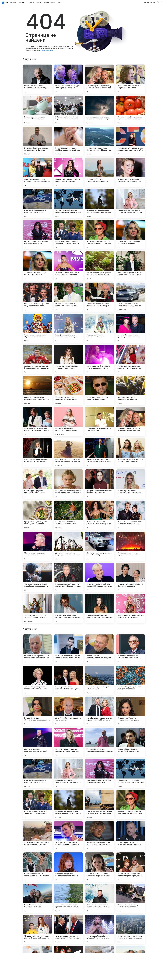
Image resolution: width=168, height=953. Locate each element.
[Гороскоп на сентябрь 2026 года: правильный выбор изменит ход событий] (68, 452)
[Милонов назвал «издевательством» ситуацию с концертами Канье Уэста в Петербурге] (99, 711)
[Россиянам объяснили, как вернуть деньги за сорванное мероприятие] (130, 546)
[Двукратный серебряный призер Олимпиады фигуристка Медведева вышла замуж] (99, 484)
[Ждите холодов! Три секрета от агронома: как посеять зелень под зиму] (99, 266)
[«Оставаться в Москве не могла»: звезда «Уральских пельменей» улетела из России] (130, 141)
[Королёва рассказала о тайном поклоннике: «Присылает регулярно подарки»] (68, 172)
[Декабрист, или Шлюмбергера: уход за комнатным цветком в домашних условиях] (68, 639)
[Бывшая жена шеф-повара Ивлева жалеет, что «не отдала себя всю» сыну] (37, 79)
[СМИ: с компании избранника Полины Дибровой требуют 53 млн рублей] (130, 929)
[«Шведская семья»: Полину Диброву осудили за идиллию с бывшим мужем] (37, 172)
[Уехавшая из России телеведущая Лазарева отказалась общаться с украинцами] (99, 328)
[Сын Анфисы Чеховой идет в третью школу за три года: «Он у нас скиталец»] (130, 203)
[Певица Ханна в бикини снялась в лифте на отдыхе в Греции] (130, 608)
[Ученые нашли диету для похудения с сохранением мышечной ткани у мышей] (68, 390)
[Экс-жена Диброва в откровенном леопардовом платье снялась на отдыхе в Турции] (99, 172)
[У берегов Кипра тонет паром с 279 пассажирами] (99, 742)
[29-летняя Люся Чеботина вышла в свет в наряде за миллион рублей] (68, 266)
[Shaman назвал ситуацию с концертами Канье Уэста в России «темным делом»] (37, 546)
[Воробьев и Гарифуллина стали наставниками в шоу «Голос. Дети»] (130, 515)
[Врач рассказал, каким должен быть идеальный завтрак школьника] (37, 515)
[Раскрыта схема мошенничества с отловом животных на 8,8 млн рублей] (99, 867)
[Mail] (3, 2)
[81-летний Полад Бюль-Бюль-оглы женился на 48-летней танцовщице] (130, 711)
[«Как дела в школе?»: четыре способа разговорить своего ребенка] (37, 577)
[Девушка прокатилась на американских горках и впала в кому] (68, 546)
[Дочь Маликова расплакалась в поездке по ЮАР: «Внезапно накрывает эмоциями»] (37, 898)
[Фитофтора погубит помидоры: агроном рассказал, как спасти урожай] (130, 110)
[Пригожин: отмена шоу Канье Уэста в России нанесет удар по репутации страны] (99, 452)
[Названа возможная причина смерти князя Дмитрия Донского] (99, 203)
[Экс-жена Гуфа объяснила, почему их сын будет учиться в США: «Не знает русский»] (68, 608)
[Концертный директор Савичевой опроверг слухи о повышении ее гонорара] (68, 929)
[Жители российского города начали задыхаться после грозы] (99, 110)
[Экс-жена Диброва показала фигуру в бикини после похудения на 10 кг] (68, 359)
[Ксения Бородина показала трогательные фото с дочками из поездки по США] (99, 608)
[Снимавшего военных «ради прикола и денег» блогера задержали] (37, 203)
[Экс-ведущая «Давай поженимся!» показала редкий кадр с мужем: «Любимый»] (68, 742)
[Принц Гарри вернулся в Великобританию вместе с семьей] (37, 484)
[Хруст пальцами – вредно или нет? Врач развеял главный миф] (68, 141)
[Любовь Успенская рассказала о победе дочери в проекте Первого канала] (130, 452)
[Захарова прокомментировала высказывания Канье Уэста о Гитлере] (130, 172)
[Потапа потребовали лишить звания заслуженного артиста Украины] (68, 234)
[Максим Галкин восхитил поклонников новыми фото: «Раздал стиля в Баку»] (68, 297)
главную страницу (46, 50)
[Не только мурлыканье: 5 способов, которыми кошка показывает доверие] (68, 421)
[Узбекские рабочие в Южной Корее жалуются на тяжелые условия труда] (68, 110)
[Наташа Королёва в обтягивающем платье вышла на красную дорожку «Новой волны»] (37, 773)
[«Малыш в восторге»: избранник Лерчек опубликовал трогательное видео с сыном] (130, 577)
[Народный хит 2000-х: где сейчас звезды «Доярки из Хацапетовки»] (68, 484)
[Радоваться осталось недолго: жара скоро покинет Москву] (37, 670)
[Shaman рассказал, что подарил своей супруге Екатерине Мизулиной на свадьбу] (68, 79)
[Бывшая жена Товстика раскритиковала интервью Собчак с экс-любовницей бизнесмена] (130, 773)
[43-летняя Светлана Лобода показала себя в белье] (130, 234)
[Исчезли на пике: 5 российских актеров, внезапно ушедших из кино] (99, 898)
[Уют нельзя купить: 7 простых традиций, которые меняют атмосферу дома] (37, 608)
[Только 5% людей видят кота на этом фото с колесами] (130, 742)
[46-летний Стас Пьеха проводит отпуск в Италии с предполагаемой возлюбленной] (99, 421)
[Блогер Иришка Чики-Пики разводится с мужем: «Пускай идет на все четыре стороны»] (99, 929)
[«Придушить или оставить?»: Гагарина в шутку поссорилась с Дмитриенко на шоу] (68, 898)
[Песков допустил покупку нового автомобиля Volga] (99, 546)
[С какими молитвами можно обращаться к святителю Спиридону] (37, 328)
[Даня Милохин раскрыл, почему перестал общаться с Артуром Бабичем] (130, 266)
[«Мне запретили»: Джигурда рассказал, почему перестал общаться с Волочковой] (130, 421)
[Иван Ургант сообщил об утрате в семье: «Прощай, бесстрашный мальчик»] (68, 711)
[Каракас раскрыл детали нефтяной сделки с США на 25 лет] (37, 390)
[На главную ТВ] (6, 2)
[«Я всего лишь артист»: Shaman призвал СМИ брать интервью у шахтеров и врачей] (99, 577)
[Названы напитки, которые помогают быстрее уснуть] (37, 110)
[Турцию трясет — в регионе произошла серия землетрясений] (68, 203)
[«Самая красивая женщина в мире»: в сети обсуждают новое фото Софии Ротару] (130, 359)
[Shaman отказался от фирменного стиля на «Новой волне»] (37, 804)
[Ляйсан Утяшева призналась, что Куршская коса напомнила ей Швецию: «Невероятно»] (68, 670)
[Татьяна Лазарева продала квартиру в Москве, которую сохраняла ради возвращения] (37, 742)
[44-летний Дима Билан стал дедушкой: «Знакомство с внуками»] (130, 804)
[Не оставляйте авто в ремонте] (130, 639)
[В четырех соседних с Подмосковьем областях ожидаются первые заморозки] (130, 390)
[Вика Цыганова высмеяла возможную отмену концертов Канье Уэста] (68, 328)
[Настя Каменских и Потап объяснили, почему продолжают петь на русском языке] (99, 515)
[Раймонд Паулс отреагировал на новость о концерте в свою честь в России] (37, 711)
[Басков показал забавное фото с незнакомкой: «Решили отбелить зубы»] (68, 577)
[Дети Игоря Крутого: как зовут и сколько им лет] (68, 773)
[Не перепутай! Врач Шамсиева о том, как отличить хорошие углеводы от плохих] (99, 639)
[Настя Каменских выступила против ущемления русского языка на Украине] (130, 670)
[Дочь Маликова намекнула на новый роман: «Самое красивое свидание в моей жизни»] (37, 421)
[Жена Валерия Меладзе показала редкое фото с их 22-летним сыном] (99, 773)
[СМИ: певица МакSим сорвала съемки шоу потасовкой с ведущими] (99, 359)
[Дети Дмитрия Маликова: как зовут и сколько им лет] (130, 79)
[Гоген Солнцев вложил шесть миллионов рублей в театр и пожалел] (99, 297)
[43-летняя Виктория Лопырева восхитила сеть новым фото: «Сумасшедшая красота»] (37, 452)
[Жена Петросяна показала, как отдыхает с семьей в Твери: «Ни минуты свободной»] (99, 234)
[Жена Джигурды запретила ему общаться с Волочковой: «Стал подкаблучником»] (99, 79)
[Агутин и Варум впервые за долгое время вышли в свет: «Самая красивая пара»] (130, 328)
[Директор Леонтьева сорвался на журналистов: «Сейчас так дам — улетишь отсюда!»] (37, 639)
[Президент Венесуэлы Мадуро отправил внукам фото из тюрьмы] (37, 141)
